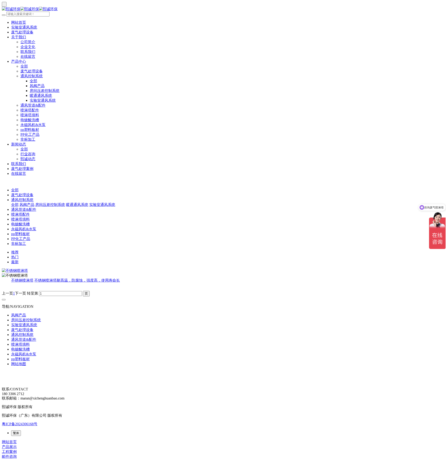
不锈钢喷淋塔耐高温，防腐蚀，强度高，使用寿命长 (77, 280)
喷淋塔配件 (29, 110)
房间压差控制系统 (44, 91)
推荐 (15, 252)
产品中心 (18, 61)
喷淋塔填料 (29, 115)
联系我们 (27, 52)
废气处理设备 (22, 32)
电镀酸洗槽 (29, 120)
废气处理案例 (22, 169)
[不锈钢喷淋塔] (223, 270)
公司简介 (27, 42)
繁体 (16, 433)
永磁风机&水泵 (33, 125)
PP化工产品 (29, 134)
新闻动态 (18, 144)
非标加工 (27, 139)
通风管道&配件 (33, 105)
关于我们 (18, 37)
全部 (24, 66)
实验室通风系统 (24, 27)
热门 (15, 257)
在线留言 (27, 56)
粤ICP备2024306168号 (19, 424)
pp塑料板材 (29, 130)
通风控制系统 (31, 76)
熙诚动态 (27, 159)
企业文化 (27, 47)
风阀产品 (37, 86)
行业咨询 (27, 154)
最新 (15, 262)
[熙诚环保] (223, 9)
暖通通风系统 (41, 95)
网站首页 (18, 22)
